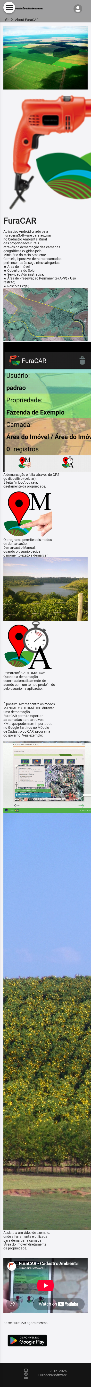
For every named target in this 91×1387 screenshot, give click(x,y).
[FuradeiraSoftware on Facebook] (28, 1374)
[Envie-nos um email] (28, 1370)
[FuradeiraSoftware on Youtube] (28, 1378)
